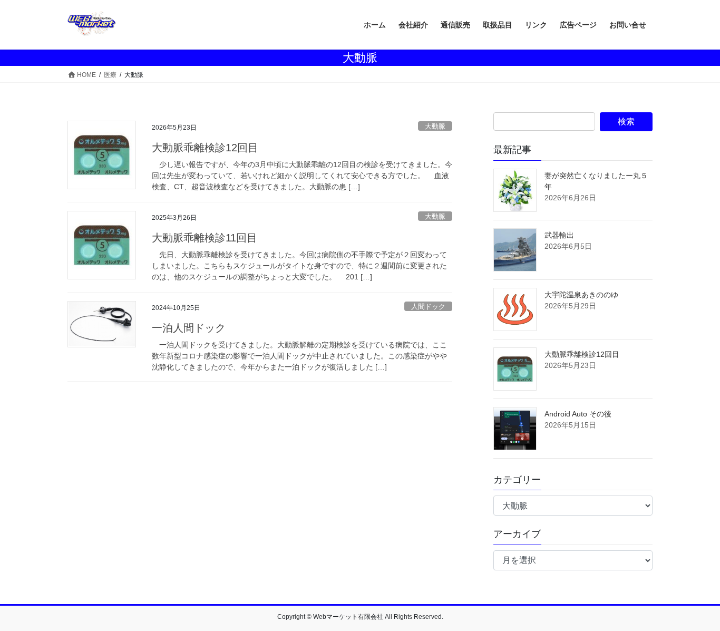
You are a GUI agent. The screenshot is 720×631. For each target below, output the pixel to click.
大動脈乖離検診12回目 (205, 147)
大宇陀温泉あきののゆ (581, 294)
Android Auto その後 (577, 414)
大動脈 (435, 126)
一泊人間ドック (189, 328)
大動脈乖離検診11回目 (204, 238)
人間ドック (428, 306)
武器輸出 (559, 235)
